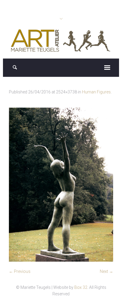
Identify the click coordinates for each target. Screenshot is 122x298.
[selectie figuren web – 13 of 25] (61, 185)
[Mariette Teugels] (61, 40)
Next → (106, 271)
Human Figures (96, 92)
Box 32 (80, 287)
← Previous (19, 271)
